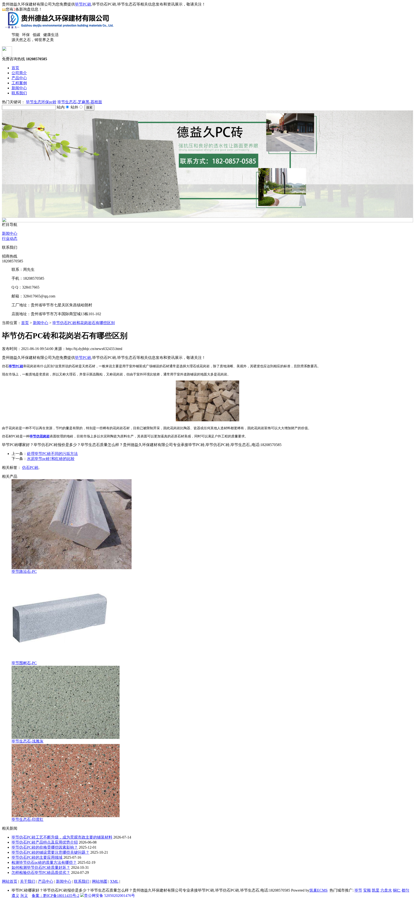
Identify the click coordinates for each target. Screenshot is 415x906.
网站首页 (9, 881)
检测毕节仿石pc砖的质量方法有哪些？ (44, 862)
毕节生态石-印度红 (27, 819)
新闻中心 (19, 88)
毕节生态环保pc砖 (41, 102)
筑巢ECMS (318, 890)
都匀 (405, 890)
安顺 (367, 890)
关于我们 (27, 881)
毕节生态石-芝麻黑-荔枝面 (79, 102)
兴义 (24, 896)
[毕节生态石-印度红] (66, 816)
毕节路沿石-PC (24, 571)
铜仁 (397, 890)
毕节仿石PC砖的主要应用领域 (37, 857)
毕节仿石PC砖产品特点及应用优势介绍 (45, 842)
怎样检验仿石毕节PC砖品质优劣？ (41, 872)
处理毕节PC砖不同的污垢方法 (52, 454)
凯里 (375, 890)
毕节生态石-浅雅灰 (27, 741)
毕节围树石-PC (24, 663)
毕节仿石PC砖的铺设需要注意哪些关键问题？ (50, 852)
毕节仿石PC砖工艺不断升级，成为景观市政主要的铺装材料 (62, 837)
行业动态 (9, 238)
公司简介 (19, 73)
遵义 (15, 896)
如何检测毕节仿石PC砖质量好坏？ (41, 867)
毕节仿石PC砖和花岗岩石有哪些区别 (83, 323)
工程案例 (19, 83)
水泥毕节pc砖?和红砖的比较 (50, 459)
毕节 (358, 890)
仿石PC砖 (30, 467)
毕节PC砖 (83, 4)
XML (114, 881)
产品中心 (19, 78)
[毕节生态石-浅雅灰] (66, 738)
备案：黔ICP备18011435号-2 (55, 896)
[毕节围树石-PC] (60, 659)
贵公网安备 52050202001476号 (109, 896)
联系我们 (19, 93)
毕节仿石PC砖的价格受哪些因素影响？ (45, 847)
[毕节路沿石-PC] (72, 568)
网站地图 (99, 881)
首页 (15, 68)
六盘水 (386, 890)
